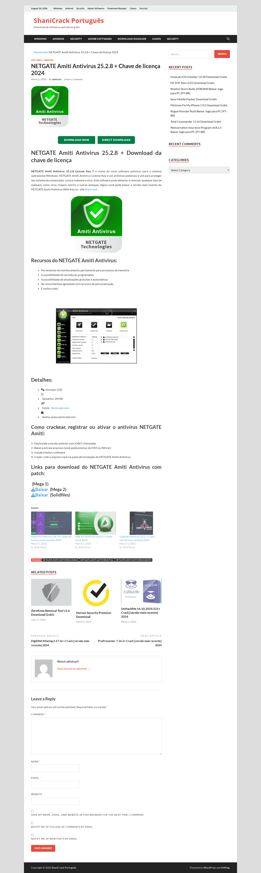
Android (69, 8)
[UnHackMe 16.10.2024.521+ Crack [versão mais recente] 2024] (141, 592)
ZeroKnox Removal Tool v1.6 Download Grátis (50, 612)
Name (35, 761)
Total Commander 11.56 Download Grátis (195, 121)
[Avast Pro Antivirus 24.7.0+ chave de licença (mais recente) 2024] (51, 523)
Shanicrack (40, 52)
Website (36, 794)
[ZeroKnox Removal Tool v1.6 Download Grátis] (51, 593)
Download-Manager (117, 8)
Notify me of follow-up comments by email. (62, 826)
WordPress (209, 867)
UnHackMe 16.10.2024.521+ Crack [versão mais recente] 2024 (140, 612)
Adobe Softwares (96, 8)
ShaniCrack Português (69, 20)
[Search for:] (199, 54)
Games (133, 8)
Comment (38, 714)
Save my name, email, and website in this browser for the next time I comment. (87, 814)
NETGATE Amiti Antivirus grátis (133, 560)
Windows (57, 8)
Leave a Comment (73, 79)
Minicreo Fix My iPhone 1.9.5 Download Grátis (198, 105)
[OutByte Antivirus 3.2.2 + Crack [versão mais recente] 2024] (139, 523)
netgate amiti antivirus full (97, 560)
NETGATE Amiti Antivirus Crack (60, 560)
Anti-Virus (36, 60)
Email (36, 777)
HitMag (225, 867)
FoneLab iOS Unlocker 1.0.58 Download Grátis (198, 76)
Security (80, 8)
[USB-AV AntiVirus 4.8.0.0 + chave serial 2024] (95, 523)
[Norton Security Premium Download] (96, 594)
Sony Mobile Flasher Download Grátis (193, 99)
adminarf (56, 79)
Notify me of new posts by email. (54, 838)
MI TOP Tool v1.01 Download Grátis (192, 82)
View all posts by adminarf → (73, 668)
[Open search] (228, 39)
